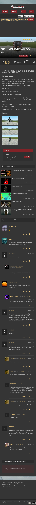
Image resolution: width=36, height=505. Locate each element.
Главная (5, 11)
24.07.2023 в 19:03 (31, 401)
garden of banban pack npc (19, 178)
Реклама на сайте (6, 484)
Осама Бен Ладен (17, 201)
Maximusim (12, 253)
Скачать (28, 156)
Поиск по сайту (6, 486)
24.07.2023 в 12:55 (31, 426)
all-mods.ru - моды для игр (17, 501)
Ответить (24, 234)
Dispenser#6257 (13, 282)
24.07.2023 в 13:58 (31, 358)
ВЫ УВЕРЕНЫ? (12, 226)
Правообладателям (7, 482)
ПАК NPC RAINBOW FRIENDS (19, 194)
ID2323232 (11, 310)
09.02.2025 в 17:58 (31, 299)
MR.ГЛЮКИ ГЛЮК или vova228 (7, 62)
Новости (14, 11)
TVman (12, 358)
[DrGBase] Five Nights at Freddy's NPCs (22, 170)
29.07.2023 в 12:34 (31, 444)
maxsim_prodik (14, 296)
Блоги (31, 11)
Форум (23, 11)
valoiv (10, 239)
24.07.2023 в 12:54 (31, 342)
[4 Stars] (29, 39)
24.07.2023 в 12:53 (31, 310)
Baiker (11, 444)
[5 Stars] (31, 39)
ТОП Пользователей (19, 485)
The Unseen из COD (17, 186)
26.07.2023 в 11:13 (31, 414)
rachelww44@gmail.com (16, 266)
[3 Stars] (27, 39)
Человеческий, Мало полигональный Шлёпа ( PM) (22, 210)
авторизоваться (18, 470)
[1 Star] (24, 39)
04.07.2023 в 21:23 (31, 253)
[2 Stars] (26, 39)
